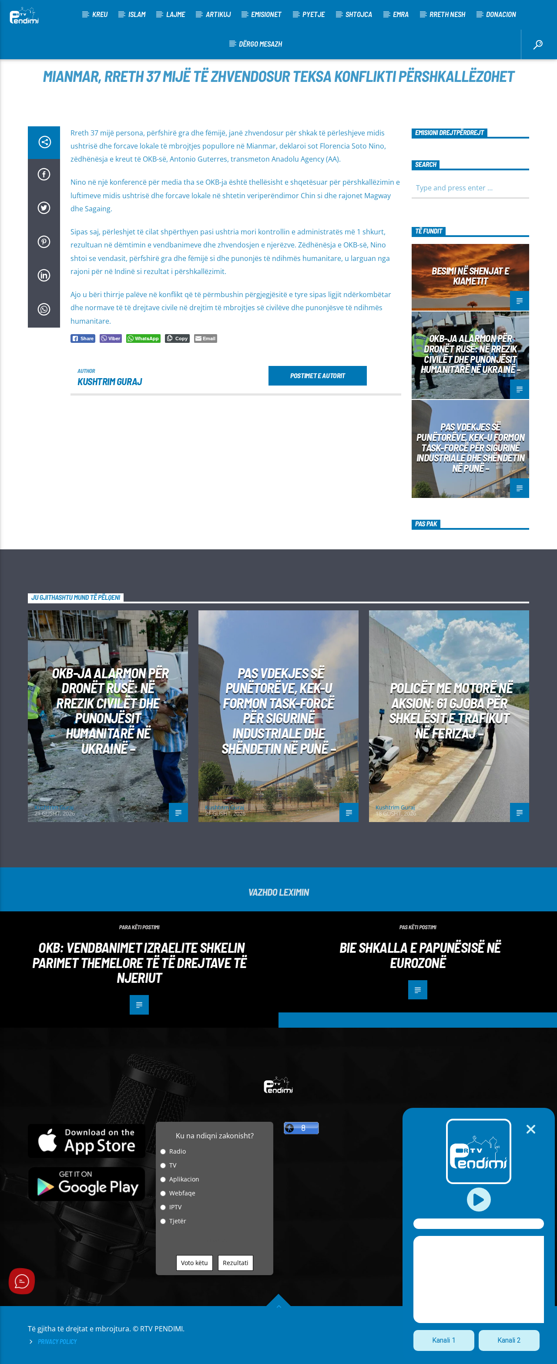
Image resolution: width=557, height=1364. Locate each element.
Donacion (501, 14)
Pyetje (313, 14)
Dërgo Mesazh (260, 43)
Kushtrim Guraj (109, 381)
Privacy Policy (57, 1341)
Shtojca (359, 14)
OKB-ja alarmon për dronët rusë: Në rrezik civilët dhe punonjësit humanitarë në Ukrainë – (470, 353)
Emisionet (266, 14)
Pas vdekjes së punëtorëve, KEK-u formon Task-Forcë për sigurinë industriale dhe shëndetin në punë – (470, 447)
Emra (401, 14)
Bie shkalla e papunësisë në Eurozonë (420, 955)
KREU (99, 14)
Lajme (175, 14)
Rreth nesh (447, 14)
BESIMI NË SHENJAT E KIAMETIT (470, 275)
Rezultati (235, 1263)
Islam (136, 14)
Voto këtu (194, 1263)
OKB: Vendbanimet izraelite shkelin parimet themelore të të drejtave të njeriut (139, 962)
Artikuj (218, 14)
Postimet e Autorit (317, 375)
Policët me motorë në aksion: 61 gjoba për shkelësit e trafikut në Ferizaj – (451, 710)
